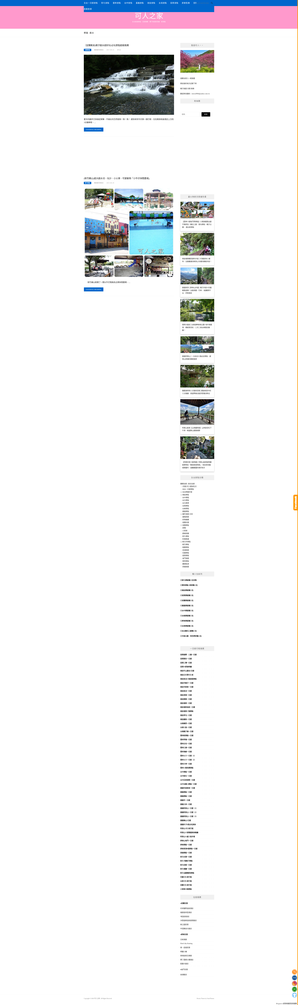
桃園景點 (185, 547)
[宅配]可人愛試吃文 (189, 486)
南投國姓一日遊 (186, 719)
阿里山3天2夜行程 (186, 828)
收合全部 (191, 484)
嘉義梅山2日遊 (185, 820)
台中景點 (128, 3)
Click (295, 502)
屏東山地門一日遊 (186, 841)
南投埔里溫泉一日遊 (187, 707)
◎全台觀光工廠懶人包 (188, 631)
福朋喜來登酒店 (186, 912)
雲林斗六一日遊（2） (188, 760)
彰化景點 (105, 3)
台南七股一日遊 (186, 727)
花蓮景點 (185, 553)
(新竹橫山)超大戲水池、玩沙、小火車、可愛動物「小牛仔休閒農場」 (117, 178)
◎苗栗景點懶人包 (186, 595)
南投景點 (151, 3)
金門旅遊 (185, 558)
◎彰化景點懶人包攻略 (188, 580)
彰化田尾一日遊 (186, 865)
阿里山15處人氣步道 (187, 836)
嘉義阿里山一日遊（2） (188, 812)
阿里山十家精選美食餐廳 (189, 832)
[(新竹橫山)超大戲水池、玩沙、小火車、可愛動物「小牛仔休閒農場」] (129, 233)
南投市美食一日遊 (186, 687)
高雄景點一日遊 (186, 853)
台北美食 (185, 503)
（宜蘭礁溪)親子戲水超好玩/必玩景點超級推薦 (106, 45)
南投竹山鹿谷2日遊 (187, 671)
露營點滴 (185, 564)
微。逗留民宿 (185, 947)
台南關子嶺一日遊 (186, 731)
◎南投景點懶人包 (186, 590)
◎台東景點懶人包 (186, 626)
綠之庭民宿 (184, 924)
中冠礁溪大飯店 (186, 928)
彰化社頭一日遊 (186, 857)
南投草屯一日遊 (186, 715)
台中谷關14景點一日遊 (188, 784)
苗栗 (182, 655)
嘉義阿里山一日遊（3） (188, 816)
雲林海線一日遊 (186, 752)
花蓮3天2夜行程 (186, 877)
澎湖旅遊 (185, 550)
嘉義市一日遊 (185, 800)
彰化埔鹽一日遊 (186, 869)
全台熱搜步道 (187, 492)
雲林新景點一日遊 (186, 735)
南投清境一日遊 (186, 695)
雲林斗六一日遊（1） (188, 756)
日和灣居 (183, 939)
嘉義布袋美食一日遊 (187, 788)
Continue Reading (94, 129)
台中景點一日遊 (186, 772)
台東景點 (185, 508)
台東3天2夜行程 (186, 881)
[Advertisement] (129, 157)
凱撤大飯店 (184, 964)
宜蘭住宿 (185, 522)
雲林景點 (117, 3)
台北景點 (185, 500)
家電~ (184, 528)
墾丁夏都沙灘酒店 (186, 960)
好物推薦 (185, 520)
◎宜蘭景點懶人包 (186, 600)
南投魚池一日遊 (186, 691)
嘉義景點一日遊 (186, 792)
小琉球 (184, 531)
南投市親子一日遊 (186, 683)
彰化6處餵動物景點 (187, 873)
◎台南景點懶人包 (186, 616)
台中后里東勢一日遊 (187, 780)
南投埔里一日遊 (186, 703)
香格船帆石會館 (186, 956)
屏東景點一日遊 (186, 845)
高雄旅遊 (88, 9)
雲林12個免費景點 (186, 768)
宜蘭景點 (87, 50)
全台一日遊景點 (91, 3)
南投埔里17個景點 (186, 711)
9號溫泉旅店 (184, 916)
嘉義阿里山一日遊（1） (188, 808)
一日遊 (194, 655)
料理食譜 (185, 539)
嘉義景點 (140, 3)
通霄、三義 (188, 655)
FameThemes (210, 998)
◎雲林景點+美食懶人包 (189, 585)
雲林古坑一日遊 (186, 744)
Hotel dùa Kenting (186, 943)
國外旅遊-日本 (187, 514)
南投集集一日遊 (186, 699)
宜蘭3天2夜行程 (186, 885)
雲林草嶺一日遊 (186, 739)
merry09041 (99, 50)
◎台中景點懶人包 (186, 610)
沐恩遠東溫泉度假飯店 (188, 920)
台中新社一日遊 (186, 776)
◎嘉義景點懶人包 (186, 605)
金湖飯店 (183, 974)
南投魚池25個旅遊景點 (188, 679)
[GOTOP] (294, 995)
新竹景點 (87, 183)
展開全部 (183, 484)
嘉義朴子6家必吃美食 (188, 824)
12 (120, 50)
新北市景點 (186, 542)
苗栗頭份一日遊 (186, 659)
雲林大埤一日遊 (186, 764)
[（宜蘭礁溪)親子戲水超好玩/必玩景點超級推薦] (129, 85)
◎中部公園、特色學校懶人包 (190, 636)
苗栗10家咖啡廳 (186, 667)
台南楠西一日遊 (186, 723)
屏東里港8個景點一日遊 (188, 849)
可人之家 (149, 16)
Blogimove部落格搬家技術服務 (286, 1003)
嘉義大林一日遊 (186, 804)
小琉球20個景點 (186, 889)
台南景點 (163, 3)
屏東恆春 (186, 3)
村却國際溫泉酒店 (186, 908)
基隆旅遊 (185, 517)
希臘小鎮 (183, 951)
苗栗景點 (174, 3)
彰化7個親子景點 (186, 861)
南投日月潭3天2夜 (186, 675)
